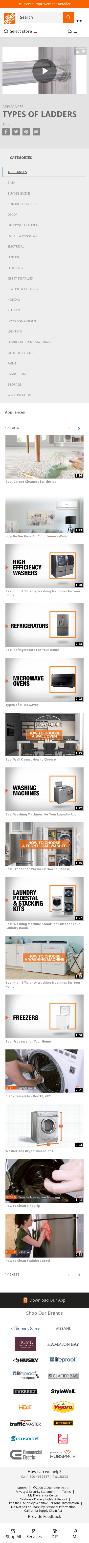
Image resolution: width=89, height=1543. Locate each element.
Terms (66, 1492)
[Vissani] (63, 1328)
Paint (12, 363)
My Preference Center (43, 1495)
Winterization (19, 395)
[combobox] (41, 17)
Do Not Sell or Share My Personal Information (43, 1507)
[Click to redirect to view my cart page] (79, 19)
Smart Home (17, 374)
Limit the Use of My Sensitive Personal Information (43, 1503)
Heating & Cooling (23, 289)
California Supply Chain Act (43, 1511)
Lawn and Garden (22, 321)
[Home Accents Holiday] (63, 1439)
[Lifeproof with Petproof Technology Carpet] (26, 1376)
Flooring (15, 268)
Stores (22, 1488)
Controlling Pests (23, 204)
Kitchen (14, 310)
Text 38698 (60, 1477)
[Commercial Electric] (26, 1454)
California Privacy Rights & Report (43, 1499)
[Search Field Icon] (68, 17)
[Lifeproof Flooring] (63, 1360)
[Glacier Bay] (63, 1376)
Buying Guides (19, 193)
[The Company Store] (26, 1328)
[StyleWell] (63, 1391)
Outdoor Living (21, 353)
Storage (14, 384)
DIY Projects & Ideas (23, 225)
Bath (11, 183)
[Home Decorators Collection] (26, 1344)
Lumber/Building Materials (29, 342)
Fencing (14, 257)
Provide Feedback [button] (44, 1516)
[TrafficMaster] (26, 1423)
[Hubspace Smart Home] (63, 1454)
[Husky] (26, 1360)
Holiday (14, 300)
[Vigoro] (63, 1407)
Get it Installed (20, 278)
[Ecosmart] (26, 1439)
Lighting (15, 331)
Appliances (17, 172)
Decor (13, 215)
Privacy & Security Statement (35, 1492)
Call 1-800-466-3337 (35, 1477)
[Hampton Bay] (63, 1344)
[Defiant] (63, 1423)
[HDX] (26, 1407)
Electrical (16, 246)
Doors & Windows (22, 236)
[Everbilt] (26, 1391)
